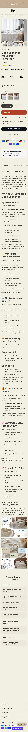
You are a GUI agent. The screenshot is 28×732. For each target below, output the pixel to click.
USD (12, 722)
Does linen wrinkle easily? (11, 603)
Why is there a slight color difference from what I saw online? (11, 630)
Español (3, 722)
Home (3, 15)
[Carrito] (25, 10)
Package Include (9, 86)
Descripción (7, 165)
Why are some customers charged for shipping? (11, 643)
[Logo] (14, 11)
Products (7, 15)
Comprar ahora (14, 134)
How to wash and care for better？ (11, 615)
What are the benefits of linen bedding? (12, 590)
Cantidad (4, 117)
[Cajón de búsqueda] (22, 10)
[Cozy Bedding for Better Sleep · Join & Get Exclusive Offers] (14, 3)
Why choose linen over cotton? (10, 608)
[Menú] (2, 10)
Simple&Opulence (5, 49)
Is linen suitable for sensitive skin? (12, 597)
